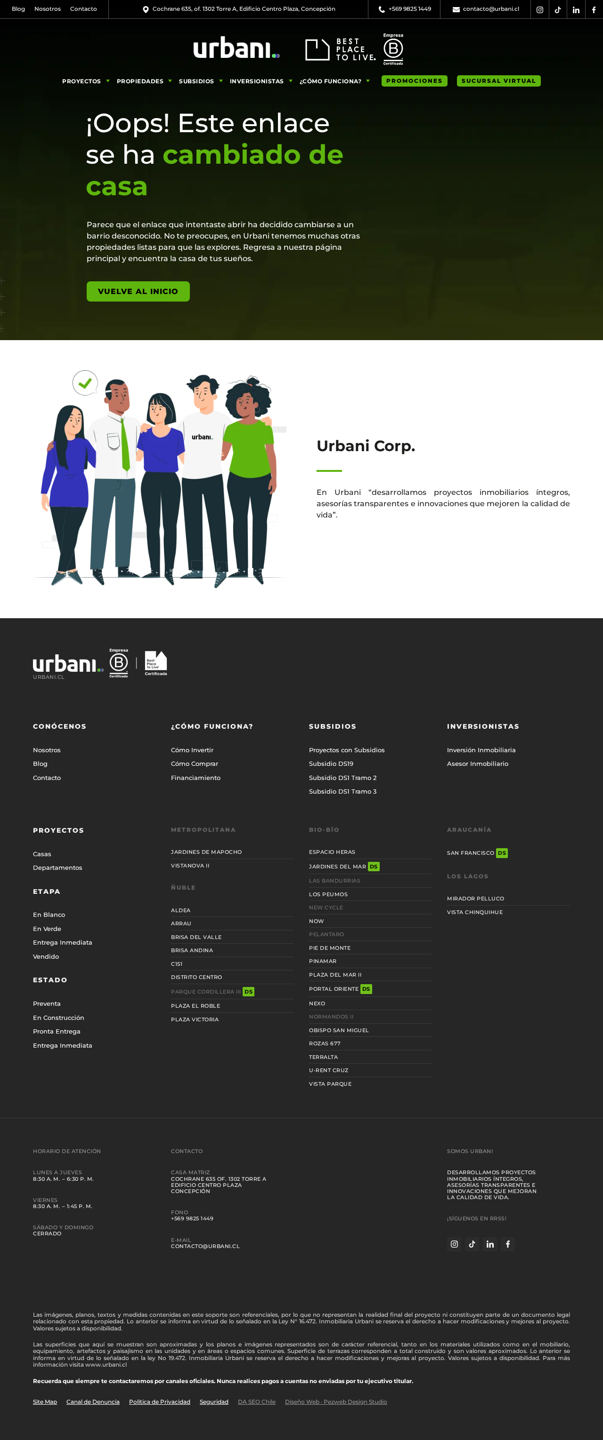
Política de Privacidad (159, 1401)
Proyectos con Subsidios (347, 750)
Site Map (45, 1401)
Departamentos (57, 867)
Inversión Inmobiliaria (481, 750)
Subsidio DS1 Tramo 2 (342, 777)
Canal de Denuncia (93, 1401)
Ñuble (183, 887)
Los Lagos (468, 876)
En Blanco (49, 914)
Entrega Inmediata (62, 942)
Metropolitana (203, 829)
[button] (87, 81)
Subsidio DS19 (331, 763)
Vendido (46, 956)
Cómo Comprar (194, 763)
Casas (42, 854)
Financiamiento (195, 777)
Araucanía (469, 829)
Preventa (47, 1003)
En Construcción (58, 1017)
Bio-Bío (324, 829)
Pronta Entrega (57, 1031)
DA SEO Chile (257, 1401)
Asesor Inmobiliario (477, 763)
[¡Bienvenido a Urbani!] (236, 46)
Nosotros (47, 8)
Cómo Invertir (192, 750)
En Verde (47, 928)
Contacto (83, 8)
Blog (18, 8)
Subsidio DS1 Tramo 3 (342, 791)
